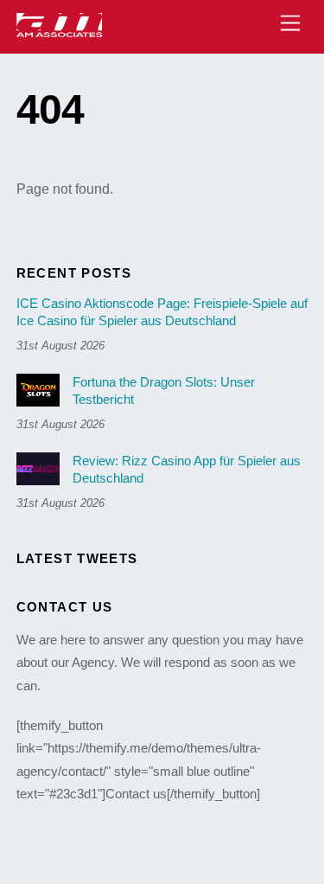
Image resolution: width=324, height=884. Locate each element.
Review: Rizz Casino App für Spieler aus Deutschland (187, 469)
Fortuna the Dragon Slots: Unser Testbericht (164, 391)
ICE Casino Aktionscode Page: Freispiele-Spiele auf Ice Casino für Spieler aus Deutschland (162, 312)
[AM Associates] (59, 31)
